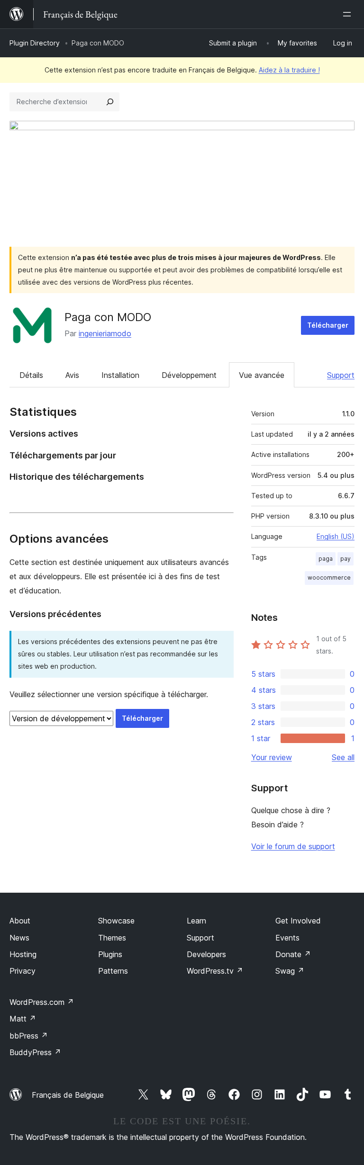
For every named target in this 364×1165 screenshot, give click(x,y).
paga (325, 558)
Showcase (116, 920)
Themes (112, 937)
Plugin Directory (34, 43)
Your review (271, 757)
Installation (120, 375)
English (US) (336, 536)
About (19, 920)
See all (343, 757)
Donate (293, 954)
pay (345, 558)
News (19, 937)
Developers (206, 954)
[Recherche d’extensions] (109, 101)
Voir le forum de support (293, 846)
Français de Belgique (68, 1095)
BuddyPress (35, 1052)
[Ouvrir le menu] (349, 14)
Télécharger (327, 325)
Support (341, 375)
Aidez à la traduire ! (289, 70)
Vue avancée (261, 375)
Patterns (113, 971)
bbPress (28, 1035)
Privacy (22, 971)
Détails (31, 375)
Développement (189, 375)
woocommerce (329, 577)
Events (287, 937)
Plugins (110, 954)
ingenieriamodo (105, 333)
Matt (22, 1018)
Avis (72, 375)
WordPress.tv (215, 971)
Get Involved (298, 920)
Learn (196, 920)
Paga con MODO (107, 317)
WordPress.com (41, 1002)
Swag (289, 971)
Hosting (22, 954)
